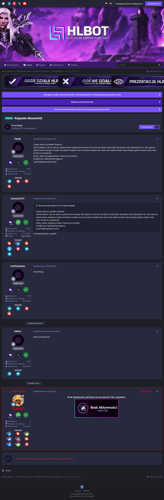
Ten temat (149, 65)
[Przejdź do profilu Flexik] (7, 127)
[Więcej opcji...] (157, 139)
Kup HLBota (26, 236)
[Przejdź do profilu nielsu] (18, 340)
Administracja (57, 65)
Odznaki (18, 178)
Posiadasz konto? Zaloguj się (129, 4)
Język (77, 491)
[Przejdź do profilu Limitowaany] (18, 275)
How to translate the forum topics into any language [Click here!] (82, 109)
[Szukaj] (159, 65)
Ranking (73, 65)
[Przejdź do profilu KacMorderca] (18, 400)
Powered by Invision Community (82, 496)
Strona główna (13, 65)
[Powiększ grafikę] (97, 408)
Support (42, 65)
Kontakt (86, 491)
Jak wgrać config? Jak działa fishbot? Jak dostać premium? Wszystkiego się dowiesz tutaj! (82, 95)
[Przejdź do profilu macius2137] (18, 207)
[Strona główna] (3, 3)
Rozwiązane (30, 128)
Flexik (65, 206)
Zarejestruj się (153, 4)
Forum (29, 65)
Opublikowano (44, 139)
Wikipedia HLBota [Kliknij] (82, 102)
